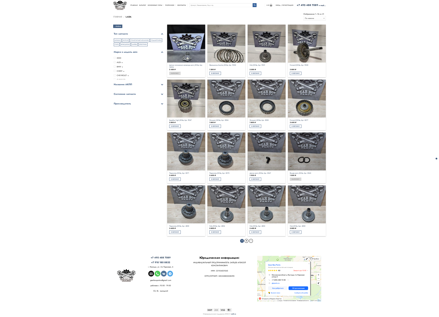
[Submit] (255, 5)
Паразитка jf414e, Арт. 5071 (179, 173)
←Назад (117, 26)
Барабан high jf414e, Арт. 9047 (180, 120)
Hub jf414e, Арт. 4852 (297, 226)
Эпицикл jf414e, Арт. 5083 (259, 120)
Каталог (142, 5)
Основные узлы (155, 5)
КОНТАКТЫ (181, 5)
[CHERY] (115, 71)
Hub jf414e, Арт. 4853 (257, 226)
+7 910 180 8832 (160, 262)
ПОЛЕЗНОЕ (169, 5)
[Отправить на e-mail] (151, 273)
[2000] (115, 58)
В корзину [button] (215, 73)
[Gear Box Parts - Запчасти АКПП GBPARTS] (120, 5)
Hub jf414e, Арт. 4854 (217, 226)
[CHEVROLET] (115, 75)
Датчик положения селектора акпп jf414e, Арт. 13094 (186, 66)
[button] (269, 5)
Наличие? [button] (175, 73)
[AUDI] (115, 62)
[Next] (251, 241)
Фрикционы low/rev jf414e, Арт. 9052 (222, 65)
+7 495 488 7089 (311, 5)
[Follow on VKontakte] (164, 273)
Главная (134, 5)
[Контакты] (436, 158)
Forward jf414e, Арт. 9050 (299, 65)
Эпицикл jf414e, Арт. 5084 (218, 120)
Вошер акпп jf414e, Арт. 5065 (300, 173)
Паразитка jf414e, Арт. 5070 (219, 173)
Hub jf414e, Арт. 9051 (257, 65)
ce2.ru (233, 314)
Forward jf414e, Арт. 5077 (299, 120)
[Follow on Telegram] (170, 273)
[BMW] (115, 66)
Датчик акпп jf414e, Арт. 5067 (260, 173)
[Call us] (157, 273)
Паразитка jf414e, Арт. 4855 (179, 226)
